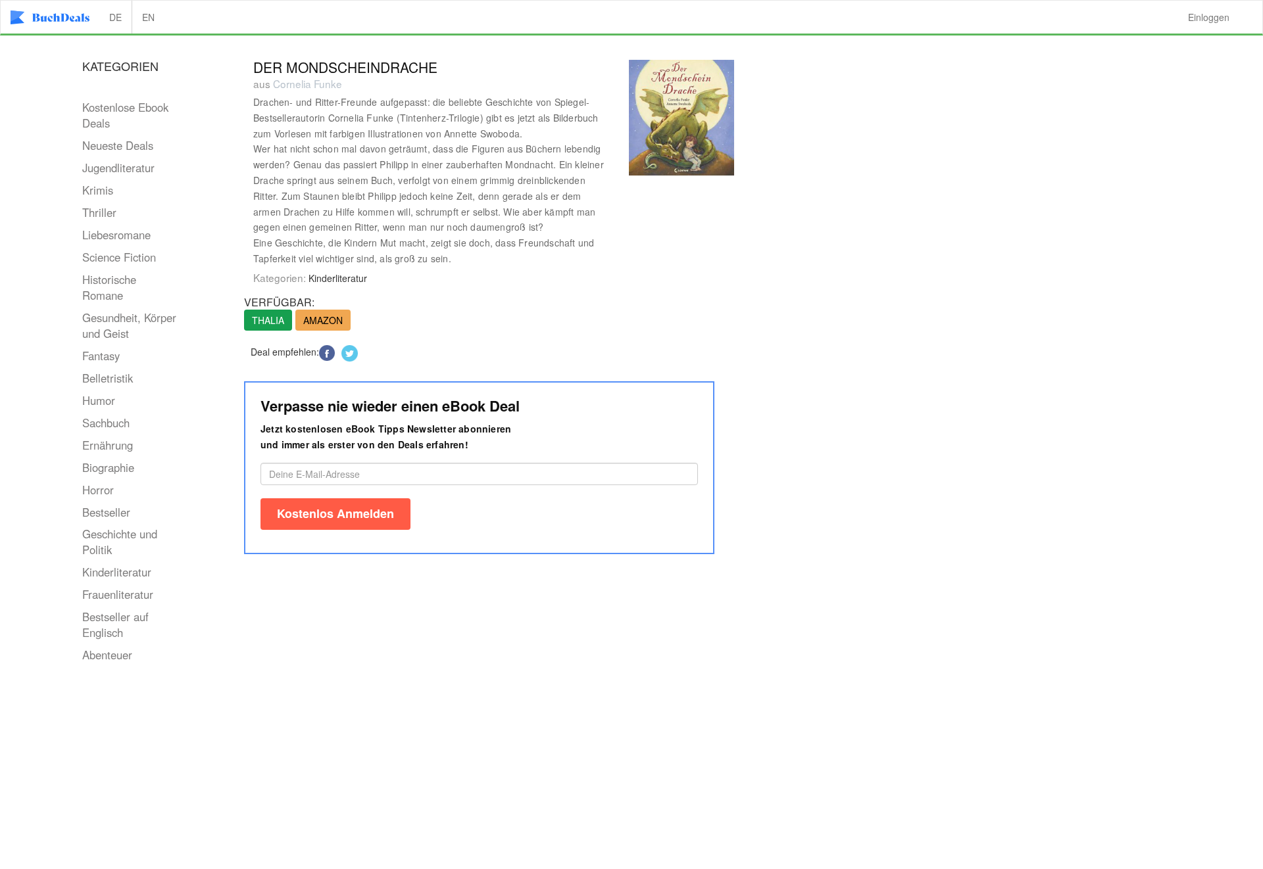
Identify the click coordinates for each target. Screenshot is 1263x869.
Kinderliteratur (116, 572)
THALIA (268, 320)
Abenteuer (107, 655)
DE (115, 17)
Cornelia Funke (307, 83)
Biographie (108, 467)
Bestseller (106, 512)
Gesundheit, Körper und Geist (129, 325)
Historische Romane (109, 287)
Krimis (97, 190)
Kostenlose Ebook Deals (125, 115)
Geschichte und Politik (119, 541)
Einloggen (1208, 17)
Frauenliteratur (117, 594)
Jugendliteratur (118, 168)
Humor (98, 400)
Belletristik (107, 378)
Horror (98, 490)
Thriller (99, 212)
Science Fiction (119, 257)
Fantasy (101, 356)
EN (148, 17)
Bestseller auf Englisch (115, 624)
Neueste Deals (117, 145)
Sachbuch (106, 423)
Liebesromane (116, 235)
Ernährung (107, 445)
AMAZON (323, 320)
